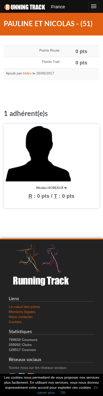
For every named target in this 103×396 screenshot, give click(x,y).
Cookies (15, 322)
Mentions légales (22, 312)
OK (63, 392)
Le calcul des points (24, 307)
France (55, 6)
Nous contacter (21, 317)
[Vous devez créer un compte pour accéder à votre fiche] (65, 187)
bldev (27, 73)
